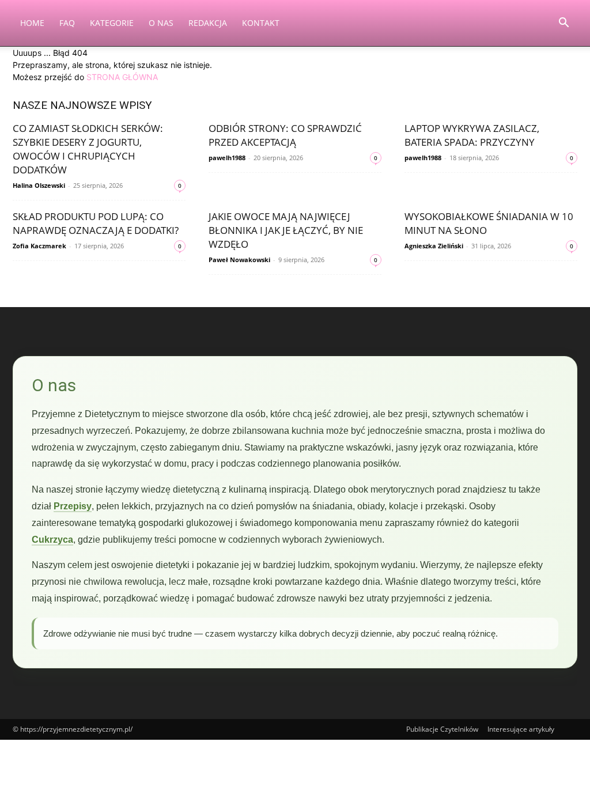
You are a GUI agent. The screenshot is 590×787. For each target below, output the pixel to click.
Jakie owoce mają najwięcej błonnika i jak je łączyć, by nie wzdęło (286, 230)
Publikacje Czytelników (442, 729)
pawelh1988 (227, 157)
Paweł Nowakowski (239, 259)
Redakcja (207, 22)
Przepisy (73, 506)
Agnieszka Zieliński (433, 245)
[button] (563, 23)
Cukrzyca (52, 539)
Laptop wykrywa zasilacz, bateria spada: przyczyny (471, 135)
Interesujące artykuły (520, 729)
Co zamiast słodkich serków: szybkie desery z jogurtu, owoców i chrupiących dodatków (88, 149)
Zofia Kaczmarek (39, 245)
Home (32, 22)
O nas (161, 22)
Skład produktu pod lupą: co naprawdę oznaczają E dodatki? (96, 223)
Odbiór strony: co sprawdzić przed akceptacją (285, 135)
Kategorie (112, 22)
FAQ (67, 22)
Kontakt (260, 22)
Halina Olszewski (39, 185)
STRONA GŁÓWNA (122, 77)
